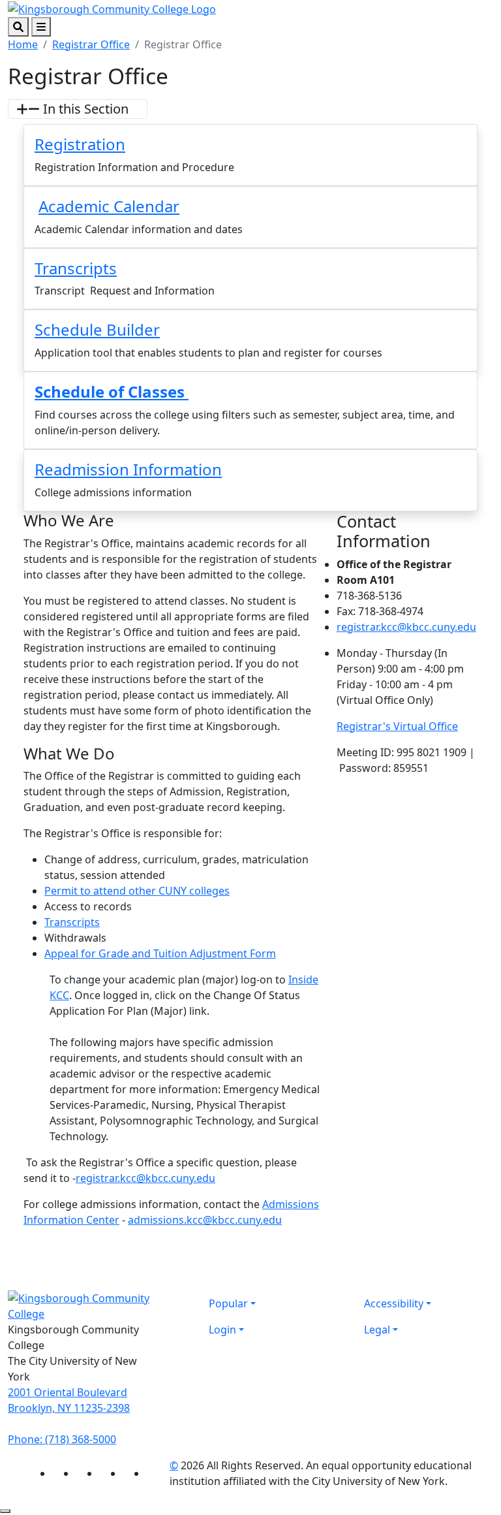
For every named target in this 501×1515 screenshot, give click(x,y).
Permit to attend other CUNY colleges (137, 891)
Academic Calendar (108, 206)
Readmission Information (128, 469)
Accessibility (393, 1303)
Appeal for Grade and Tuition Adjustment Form (160, 953)
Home (23, 44)
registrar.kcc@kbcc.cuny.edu (145, 1178)
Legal (377, 1329)
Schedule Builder (97, 329)
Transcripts (76, 268)
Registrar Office (91, 44)
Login (222, 1329)
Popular (228, 1303)
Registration (80, 144)
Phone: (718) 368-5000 (62, 1439)
